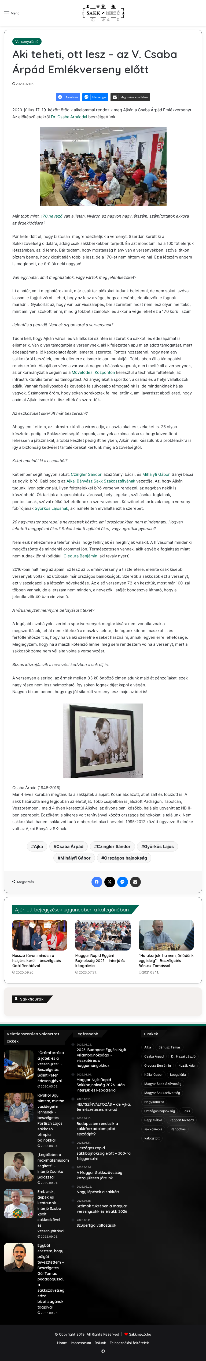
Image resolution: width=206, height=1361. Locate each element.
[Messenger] (122, 882)
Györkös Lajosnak (51, 508)
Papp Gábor (153, 1120)
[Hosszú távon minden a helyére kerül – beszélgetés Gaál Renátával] (39, 935)
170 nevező (51, 216)
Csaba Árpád (69, 846)
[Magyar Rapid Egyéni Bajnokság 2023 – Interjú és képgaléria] (102, 935)
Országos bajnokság (125, 858)
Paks (186, 1111)
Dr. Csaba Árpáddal (69, 116)
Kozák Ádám (187, 1065)
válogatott (152, 1138)
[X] (109, 882)
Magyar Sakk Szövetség (162, 1084)
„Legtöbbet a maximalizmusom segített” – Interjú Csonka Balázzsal (53, 1166)
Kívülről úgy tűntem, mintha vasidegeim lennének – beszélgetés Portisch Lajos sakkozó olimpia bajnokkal (51, 1118)
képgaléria (178, 1075)
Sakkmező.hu (140, 1334)
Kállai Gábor (153, 1075)
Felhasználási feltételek (129, 1343)
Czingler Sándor (86, 474)
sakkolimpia (153, 1129)
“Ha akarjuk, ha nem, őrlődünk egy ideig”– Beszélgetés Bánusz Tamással (166, 960)
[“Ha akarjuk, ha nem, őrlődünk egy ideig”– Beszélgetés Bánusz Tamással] (166, 935)
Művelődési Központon (93, 372)
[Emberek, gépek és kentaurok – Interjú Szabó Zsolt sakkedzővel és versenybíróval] (19, 1203)
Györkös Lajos (159, 846)
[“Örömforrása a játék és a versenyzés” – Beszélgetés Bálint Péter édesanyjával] (19, 1064)
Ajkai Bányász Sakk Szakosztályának (101, 481)
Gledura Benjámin (80, 555)
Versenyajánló (27, 41)
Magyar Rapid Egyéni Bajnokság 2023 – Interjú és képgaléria (100, 960)
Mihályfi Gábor (156, 474)
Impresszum (81, 1343)
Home (62, 1343)
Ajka (38, 846)
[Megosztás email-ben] (135, 882)
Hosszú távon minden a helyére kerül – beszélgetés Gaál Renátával (36, 960)
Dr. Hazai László (183, 1056)
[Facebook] (96, 882)
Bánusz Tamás (170, 1047)
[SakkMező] (103, 13)
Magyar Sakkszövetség (162, 1093)
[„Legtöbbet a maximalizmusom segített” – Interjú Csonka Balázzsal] (19, 1166)
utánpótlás (178, 1129)
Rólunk (100, 1343)
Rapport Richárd (182, 1120)
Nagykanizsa (154, 1102)
